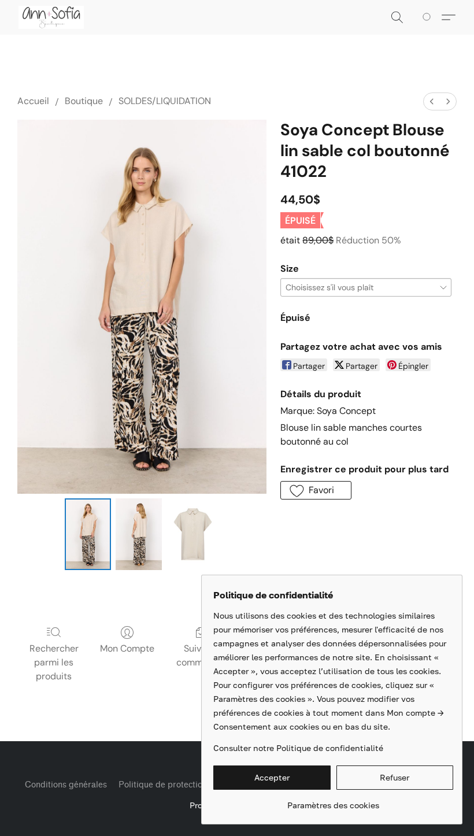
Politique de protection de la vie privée (193, 785)
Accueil (33, 101)
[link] (333, 801)
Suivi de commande (200, 655)
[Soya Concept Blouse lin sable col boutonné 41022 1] (139, 534)
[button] (51, 17)
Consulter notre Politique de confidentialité (298, 748)
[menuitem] (432, 101)
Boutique (84, 101)
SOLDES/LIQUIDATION (164, 101)
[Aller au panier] (428, 17)
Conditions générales (66, 785)
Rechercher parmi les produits (54, 662)
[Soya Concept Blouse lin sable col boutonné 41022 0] (88, 534)
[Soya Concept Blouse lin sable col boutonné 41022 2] (192, 534)
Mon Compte (127, 648)
